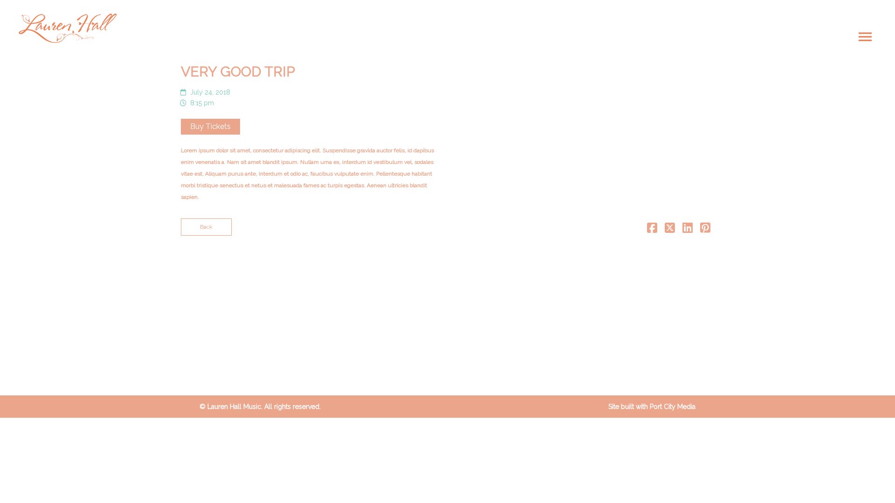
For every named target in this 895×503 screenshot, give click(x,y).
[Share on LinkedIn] (687, 230)
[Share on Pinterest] (705, 230)
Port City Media (672, 406)
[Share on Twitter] (670, 230)
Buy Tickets (210, 126)
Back (206, 227)
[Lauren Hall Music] (68, 28)
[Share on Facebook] (652, 230)
